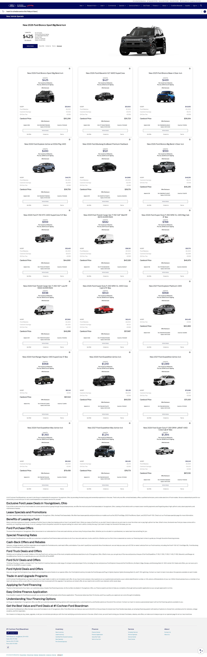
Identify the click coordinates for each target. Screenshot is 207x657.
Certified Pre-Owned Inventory (64, 637)
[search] (201, 6)
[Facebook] (8, 647)
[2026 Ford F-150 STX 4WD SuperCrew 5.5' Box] (45, 238)
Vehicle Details (30, 46)
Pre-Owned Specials (61, 641)
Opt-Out (54, 655)
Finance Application (97, 634)
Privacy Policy (23, 655)
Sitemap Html (42, 655)
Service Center (132, 637)
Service (131, 629)
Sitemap (36, 655)
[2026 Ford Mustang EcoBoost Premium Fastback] (105, 167)
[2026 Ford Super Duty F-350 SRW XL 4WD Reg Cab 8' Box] (165, 238)
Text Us (62, 134)
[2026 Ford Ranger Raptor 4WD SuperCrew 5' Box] (45, 380)
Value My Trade (96, 637)
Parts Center (131, 639)
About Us (167, 634)
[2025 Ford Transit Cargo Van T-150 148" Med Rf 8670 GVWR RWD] (105, 238)
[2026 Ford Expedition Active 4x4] (105, 380)
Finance (95, 629)
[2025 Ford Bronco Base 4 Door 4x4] (165, 96)
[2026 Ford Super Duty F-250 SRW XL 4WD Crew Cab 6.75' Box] (105, 309)
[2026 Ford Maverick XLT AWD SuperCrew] (105, 96)
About (166, 629)
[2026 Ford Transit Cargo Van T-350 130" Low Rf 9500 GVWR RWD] (45, 309)
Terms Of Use (30, 655)
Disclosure (59, 46)
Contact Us (13, 633)
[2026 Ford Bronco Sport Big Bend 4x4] (45, 96)
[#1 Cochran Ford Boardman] (20, 5)
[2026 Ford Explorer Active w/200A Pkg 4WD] (45, 167)
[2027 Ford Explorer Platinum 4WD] (165, 309)
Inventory (59, 629)
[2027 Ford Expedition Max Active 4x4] (105, 451)
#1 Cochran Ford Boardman (12, 655)
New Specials (59, 639)
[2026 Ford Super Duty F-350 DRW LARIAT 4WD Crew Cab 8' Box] (165, 451)
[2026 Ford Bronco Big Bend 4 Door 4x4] (165, 167)
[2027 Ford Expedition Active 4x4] (165, 380)
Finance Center (96, 632)
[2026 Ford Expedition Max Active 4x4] (45, 451)
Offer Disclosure (45, 88)
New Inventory (60, 632)
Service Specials (132, 634)
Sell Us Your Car (96, 639)
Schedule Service (133, 632)
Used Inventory (60, 634)
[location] (180, 1)
